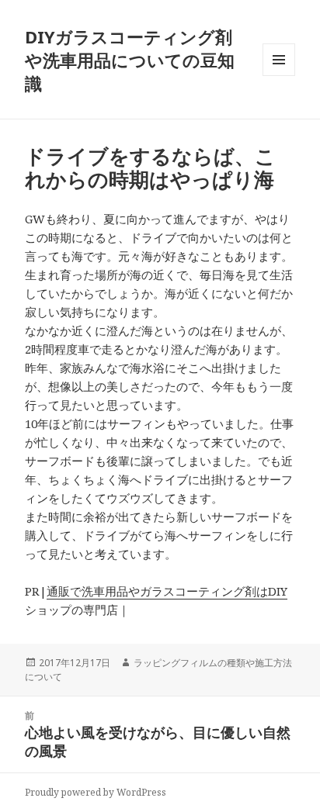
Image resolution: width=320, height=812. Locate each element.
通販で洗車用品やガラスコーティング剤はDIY (167, 591)
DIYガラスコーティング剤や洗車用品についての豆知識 (130, 60)
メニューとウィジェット (279, 75)
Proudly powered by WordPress (95, 792)
